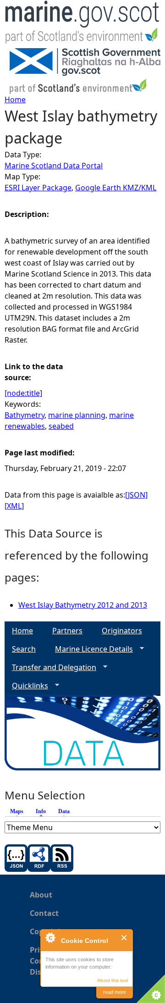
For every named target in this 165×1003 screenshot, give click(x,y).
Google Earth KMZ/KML (115, 188)
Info (43, 811)
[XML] (14, 506)
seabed (61, 426)
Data (64, 811)
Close (124, 938)
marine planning (76, 415)
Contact (44, 913)
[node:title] (23, 393)
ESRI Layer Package (38, 188)
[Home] (82, 24)
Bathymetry (24, 415)
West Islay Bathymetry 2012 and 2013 (82, 605)
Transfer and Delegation (50, 667)
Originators (122, 631)
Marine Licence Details (90, 649)
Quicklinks (26, 686)
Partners (67, 631)
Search (24, 649)
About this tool (112, 980)
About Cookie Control (50, 937)
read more (114, 992)
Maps (16, 811)
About (41, 895)
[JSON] (136, 495)
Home (15, 99)
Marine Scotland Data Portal (54, 166)
